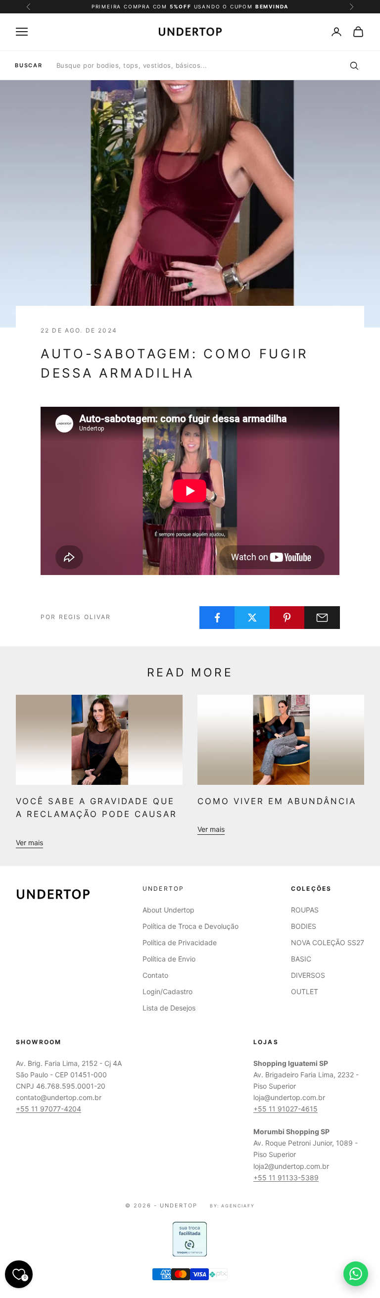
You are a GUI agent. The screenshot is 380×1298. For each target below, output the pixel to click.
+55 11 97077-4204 (48, 1109)
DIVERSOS (308, 975)
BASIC (301, 959)
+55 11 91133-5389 (286, 1177)
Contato (155, 975)
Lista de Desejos (168, 1008)
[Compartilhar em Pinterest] (287, 617)
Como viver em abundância (276, 801)
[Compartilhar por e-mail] (322, 617)
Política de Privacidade (179, 942)
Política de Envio (168, 959)
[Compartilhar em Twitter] (252, 617)
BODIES (303, 926)
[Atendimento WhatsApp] (355, 1273)
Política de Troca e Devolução (190, 926)
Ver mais (29, 842)
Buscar (29, 65)
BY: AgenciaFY (232, 1205)
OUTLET (304, 991)
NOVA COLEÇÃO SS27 (327, 942)
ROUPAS (305, 910)
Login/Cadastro (167, 991)
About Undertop (168, 910)
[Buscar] (353, 65)
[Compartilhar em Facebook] (217, 617)
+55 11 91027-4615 (285, 1109)
